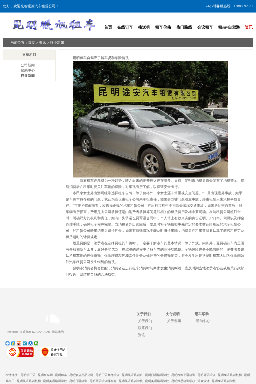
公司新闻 (28, 65)
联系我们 (145, 328)
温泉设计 (204, 381)
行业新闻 (57, 43)
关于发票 (174, 321)
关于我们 (145, 321)
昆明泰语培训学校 (224, 381)
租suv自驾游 (229, 27)
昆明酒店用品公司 (81, 375)
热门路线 (184, 27)
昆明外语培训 (207, 375)
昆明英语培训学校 (55, 381)
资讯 (249, 27)
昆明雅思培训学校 (183, 381)
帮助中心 (28, 70)
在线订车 (125, 27)
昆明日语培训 (78, 381)
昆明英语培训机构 (29, 381)
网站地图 (58, 332)
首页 (108, 27)
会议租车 (205, 27)
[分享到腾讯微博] (25, 343)
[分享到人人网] (30, 343)
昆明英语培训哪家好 (103, 381)
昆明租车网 (45, 375)
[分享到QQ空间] (13, 343)
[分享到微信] (36, 343)
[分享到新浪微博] (19, 343)
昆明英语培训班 (132, 375)
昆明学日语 (28, 375)
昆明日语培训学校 (157, 375)
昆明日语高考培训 (108, 375)
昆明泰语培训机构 (230, 375)
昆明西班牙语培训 (183, 375)
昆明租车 (61, 375)
